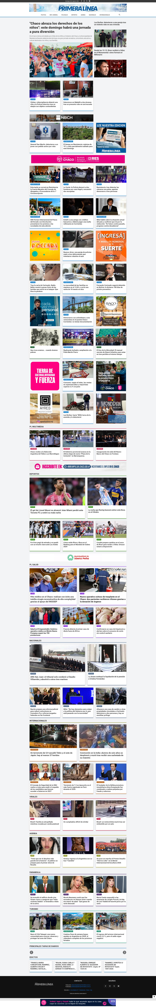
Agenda (83, 15)
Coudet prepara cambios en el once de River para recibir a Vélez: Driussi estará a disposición (111, 545)
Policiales (64, 15)
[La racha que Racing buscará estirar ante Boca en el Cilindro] (107, 491)
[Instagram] (84, 1)
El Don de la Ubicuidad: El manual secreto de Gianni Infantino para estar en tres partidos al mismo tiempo (111, 352)
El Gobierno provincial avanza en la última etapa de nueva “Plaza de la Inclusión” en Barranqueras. (76, 454)
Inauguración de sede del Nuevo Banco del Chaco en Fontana (109, 453)
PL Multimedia (33, 448)
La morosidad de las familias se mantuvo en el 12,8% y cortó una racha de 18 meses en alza (75, 287)
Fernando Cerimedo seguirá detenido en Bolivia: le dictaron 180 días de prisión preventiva (111, 287)
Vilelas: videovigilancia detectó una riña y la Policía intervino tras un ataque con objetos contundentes (44, 104)
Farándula (33, 894)
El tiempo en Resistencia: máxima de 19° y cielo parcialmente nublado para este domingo (77, 146)
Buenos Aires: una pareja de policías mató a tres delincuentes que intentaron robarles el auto (77, 254)
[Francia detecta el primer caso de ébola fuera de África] (78, 615)
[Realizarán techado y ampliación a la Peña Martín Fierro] (78, 337)
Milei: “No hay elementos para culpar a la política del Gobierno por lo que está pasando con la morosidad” (77, 711)
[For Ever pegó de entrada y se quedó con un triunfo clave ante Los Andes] (45, 529)
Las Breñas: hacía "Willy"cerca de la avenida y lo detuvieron (77, 416)
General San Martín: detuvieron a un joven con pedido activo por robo (44, 145)
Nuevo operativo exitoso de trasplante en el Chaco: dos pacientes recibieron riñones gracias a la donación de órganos (102, 599)
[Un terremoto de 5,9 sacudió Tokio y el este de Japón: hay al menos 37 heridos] (53, 736)
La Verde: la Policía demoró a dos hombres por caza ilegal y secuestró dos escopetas (77, 189)
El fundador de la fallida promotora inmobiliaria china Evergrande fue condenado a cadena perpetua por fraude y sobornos (110, 788)
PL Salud (32, 593)
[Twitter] (87, 1)
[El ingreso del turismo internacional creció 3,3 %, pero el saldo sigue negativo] (111, 921)
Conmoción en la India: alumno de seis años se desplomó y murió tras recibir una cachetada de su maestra (101, 755)
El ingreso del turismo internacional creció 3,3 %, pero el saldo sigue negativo (110, 936)
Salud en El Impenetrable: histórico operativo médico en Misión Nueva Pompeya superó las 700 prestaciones (43, 632)
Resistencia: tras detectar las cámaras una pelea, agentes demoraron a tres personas (108, 189)
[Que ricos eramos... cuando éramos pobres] (45, 337)
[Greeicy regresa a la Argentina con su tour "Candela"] (78, 845)
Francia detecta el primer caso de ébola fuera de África (76, 630)
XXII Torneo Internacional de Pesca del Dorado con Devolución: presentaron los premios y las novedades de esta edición (43, 223)
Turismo (32, 931)
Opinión (32, 347)
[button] (119, 15)
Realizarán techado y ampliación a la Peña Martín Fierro (77, 351)
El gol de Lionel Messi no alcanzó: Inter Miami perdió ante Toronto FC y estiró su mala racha (56, 511)
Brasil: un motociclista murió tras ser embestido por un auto (111, 823)
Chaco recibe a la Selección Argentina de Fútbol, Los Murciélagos (44, 453)
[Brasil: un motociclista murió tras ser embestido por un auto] (111, 808)
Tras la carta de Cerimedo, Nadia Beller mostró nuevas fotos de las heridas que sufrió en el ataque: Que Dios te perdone (44, 288)
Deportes (74, 15)
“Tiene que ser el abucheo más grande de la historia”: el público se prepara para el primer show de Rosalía (44, 862)
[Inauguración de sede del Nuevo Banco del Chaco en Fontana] (111, 438)
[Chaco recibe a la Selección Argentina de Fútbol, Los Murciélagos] (45, 438)
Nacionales (92, 15)
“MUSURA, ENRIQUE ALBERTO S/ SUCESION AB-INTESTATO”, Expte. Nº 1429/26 (90, 966)
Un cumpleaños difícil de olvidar (75, 822)
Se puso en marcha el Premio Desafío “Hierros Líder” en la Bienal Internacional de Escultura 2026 (111, 861)
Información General (68, 141)
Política (43, 15)
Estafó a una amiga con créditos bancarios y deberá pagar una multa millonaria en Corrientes (77, 222)
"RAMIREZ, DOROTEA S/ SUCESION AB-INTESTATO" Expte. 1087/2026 (114, 966)
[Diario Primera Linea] (78, 8)
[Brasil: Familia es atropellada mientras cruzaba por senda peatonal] (45, 808)
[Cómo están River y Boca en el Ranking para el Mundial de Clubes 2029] (78, 529)
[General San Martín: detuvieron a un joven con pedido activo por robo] (45, 131)
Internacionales (105, 15)
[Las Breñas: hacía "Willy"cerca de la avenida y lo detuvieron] (78, 402)
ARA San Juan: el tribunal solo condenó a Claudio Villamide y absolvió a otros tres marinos (52, 678)
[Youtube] (89, 1)
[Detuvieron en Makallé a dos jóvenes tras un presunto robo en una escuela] (78, 89)
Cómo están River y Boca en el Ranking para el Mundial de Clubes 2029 (76, 545)
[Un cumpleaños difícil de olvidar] (78, 808)
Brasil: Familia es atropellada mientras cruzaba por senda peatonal (44, 823)
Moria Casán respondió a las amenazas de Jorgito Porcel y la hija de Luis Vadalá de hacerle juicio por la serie (111, 900)
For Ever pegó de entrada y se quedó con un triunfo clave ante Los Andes (44, 544)
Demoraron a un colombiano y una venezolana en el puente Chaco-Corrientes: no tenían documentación (77, 320)
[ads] (61, 118)
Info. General (54, 15)
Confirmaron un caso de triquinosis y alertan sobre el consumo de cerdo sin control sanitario (111, 631)
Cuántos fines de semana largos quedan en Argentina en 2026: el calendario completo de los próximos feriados (77, 937)
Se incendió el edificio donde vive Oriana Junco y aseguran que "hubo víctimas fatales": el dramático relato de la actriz (44, 900)
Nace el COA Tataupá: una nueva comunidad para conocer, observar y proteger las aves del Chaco (44, 936)
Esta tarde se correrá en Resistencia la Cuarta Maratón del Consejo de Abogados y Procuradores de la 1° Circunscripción (44, 190)
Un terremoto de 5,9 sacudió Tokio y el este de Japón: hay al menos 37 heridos (51, 754)
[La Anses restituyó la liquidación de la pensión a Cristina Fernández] (107, 658)
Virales (32, 818)
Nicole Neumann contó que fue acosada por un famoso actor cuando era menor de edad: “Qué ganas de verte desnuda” (77, 900)
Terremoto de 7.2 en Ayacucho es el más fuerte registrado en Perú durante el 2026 (77, 787)
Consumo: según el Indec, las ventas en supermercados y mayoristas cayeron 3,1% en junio (77, 385)
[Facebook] (81, 1)
